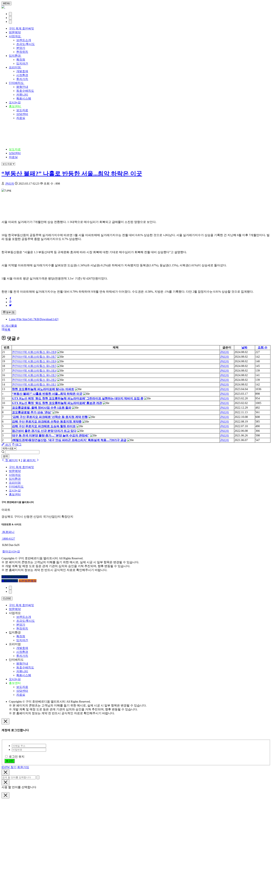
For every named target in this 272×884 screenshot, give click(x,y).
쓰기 (7, 444)
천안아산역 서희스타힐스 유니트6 (34, 361)
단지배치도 (16, 83)
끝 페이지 (29, 460)
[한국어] (10, 14)
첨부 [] (9, 312)
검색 (5, 456)
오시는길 (15, 102)
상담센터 (22, 114)
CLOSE (7, 598)
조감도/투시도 (25, 44)
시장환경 (22, 75)
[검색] (10, 18)
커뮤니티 (22, 94)
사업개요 (15, 36)
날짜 (244, 347)
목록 (7, 329)
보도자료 (22, 110)
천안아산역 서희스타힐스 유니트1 (34, 384)
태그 (18, 444)
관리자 (9, 183)
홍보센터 (15, 106)
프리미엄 (15, 67)
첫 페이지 (11, 460)
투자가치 (22, 79)
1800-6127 (8, 538)
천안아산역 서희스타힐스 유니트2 (34, 379)
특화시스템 (23, 98)
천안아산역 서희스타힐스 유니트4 (34, 370)
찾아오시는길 (11, 551)
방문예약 (15, 32)
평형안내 (22, 86)
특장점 (20, 59)
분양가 (20, 47)
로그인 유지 (16, 756)
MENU (6, 3)
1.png (33, 319)
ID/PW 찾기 (8, 767)
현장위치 (22, 51)
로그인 (9, 760)
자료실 (20, 118)
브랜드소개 (23, 40)
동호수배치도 (25, 90)
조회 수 (262, 347)
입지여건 (22, 63)
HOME (13, 135)
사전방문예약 (27, 580)
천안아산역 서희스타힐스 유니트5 (34, 365)
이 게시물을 (9, 325)
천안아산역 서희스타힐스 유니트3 (34, 375)
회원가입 (23, 767)
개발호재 (22, 71)
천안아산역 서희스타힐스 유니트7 (34, 356)
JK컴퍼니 (7, 532)
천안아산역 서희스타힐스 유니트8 (34, 352)
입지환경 (15, 55)
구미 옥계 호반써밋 (21, 28)
